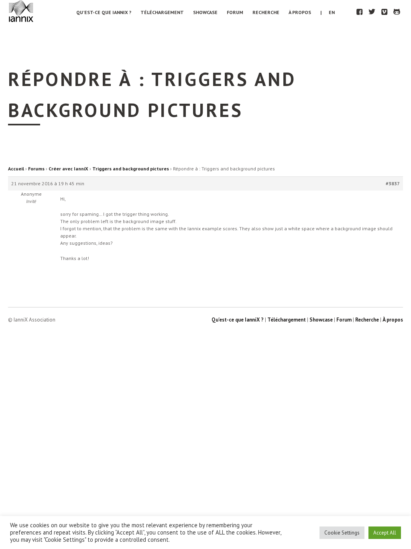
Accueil (16, 169)
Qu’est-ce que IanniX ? (103, 12)
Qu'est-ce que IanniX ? (238, 319)
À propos (300, 12)
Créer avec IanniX (68, 169)
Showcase (205, 12)
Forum (235, 12)
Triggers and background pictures (130, 169)
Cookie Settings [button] (342, 532)
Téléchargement (162, 12)
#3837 (393, 183)
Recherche (265, 12)
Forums (36, 169)
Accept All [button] (384, 532)
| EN (327, 12)
